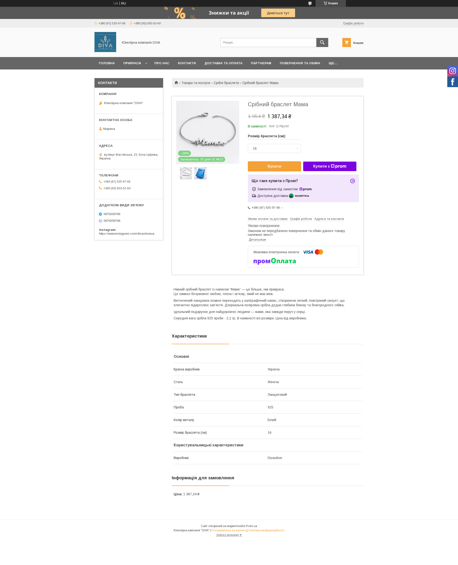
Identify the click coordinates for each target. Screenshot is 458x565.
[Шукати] (322, 42)
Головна (107, 63)
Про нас (161, 63)
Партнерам (261, 63)
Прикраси (132, 63)
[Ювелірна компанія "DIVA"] (105, 51)
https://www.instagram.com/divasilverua (126, 233)
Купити (274, 166)
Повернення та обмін (300, 63)
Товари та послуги (195, 83)
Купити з (321, 166)
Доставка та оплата (223, 63)
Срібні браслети (226, 83)
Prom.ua (251, 526)
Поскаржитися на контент (229, 530)
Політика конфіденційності (266, 530)
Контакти (187, 63)
